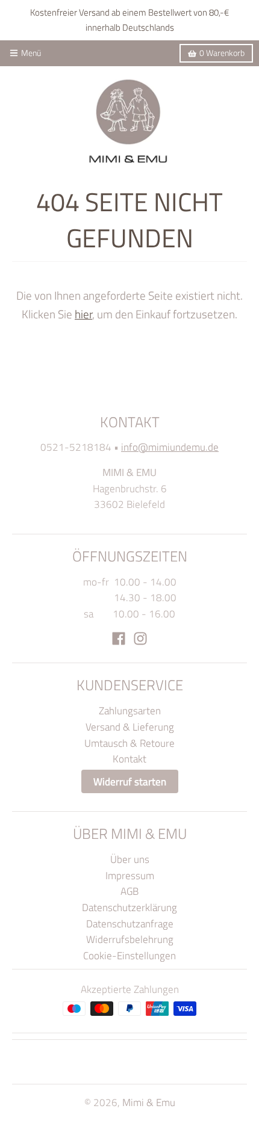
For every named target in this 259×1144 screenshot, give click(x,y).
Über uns (129, 859)
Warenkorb (222, 53)
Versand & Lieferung (130, 726)
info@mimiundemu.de (170, 446)
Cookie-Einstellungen (129, 955)
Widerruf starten (129, 781)
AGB (129, 890)
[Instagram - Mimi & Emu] (140, 638)
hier (83, 314)
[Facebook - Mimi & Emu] (118, 638)
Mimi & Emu (148, 1102)
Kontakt (129, 758)
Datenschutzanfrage (129, 923)
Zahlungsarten (130, 710)
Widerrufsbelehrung (129, 939)
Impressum (129, 875)
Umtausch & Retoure (129, 742)
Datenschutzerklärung (129, 907)
